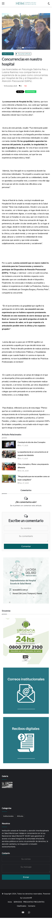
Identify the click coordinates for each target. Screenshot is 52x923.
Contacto (6, 881)
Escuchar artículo (24, 82)
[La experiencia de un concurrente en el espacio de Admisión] (9, 482)
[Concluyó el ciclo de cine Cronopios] (9, 473)
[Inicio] (26, 3)
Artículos (20, 844)
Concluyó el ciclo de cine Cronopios (31, 471)
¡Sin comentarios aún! (26, 530)
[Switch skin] (49, 4)
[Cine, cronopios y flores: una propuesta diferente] (9, 495)
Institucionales (8, 82)
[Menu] (3, 4)
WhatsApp (31, 120)
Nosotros (6, 852)
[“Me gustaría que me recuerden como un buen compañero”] (9, 507)
